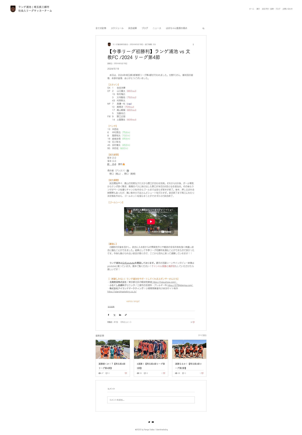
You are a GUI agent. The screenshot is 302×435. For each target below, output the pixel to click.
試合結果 (132, 28)
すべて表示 (202, 335)
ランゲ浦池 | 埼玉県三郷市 (33, 7)
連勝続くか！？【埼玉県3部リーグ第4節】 (112, 366)
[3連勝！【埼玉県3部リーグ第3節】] (151, 349)
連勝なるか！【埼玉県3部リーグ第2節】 (188, 366)
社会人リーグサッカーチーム (35, 10)
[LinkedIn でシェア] (120, 315)
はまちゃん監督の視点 (176, 28)
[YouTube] (153, 422)
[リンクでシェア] (126, 315)
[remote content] (151, 221)
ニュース (157, 28)
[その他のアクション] (193, 44)
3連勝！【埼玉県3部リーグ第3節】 (151, 366)
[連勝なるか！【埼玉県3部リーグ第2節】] (189, 349)
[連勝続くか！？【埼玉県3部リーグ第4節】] (113, 349)
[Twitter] (149, 422)
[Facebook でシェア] (108, 315)
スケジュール (117, 28)
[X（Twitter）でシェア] (114, 315)
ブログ (145, 28)
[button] (203, 28)
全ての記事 (101, 28)
